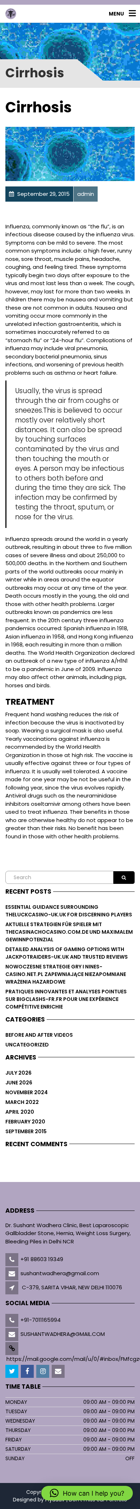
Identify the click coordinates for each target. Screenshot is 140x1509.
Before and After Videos (39, 1035)
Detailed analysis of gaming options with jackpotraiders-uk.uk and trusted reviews (66, 953)
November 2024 (26, 1092)
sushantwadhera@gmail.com (59, 1273)
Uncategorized (27, 1044)
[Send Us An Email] (59, 1371)
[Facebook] (28, 1371)
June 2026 (18, 1082)
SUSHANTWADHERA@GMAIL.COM (62, 1334)
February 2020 (25, 1121)
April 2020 (19, 1111)
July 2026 (18, 1072)
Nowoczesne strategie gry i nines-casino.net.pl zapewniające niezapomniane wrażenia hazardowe (65, 974)
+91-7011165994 (40, 1320)
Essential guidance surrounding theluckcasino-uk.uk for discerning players (68, 910)
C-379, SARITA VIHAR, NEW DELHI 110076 (72, 1287)
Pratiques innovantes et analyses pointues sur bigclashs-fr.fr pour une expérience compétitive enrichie (66, 999)
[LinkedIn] (43, 1371)
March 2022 (22, 1102)
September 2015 (26, 1131)
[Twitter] (12, 1371)
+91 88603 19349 (41, 1259)
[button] (87, 1493)
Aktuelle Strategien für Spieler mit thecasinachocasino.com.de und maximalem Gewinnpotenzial (69, 932)
